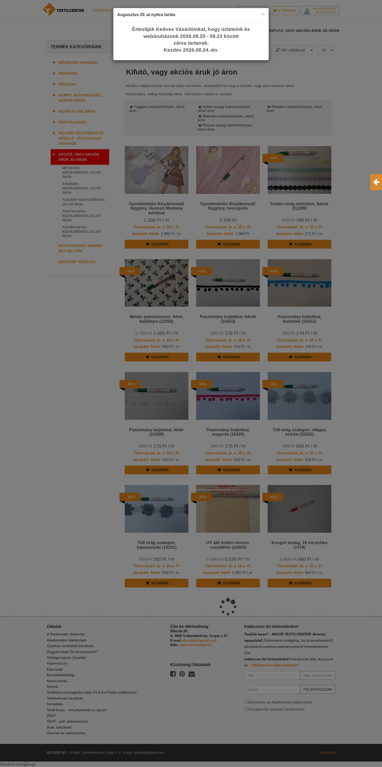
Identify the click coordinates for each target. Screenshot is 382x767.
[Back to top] (365, 750)
